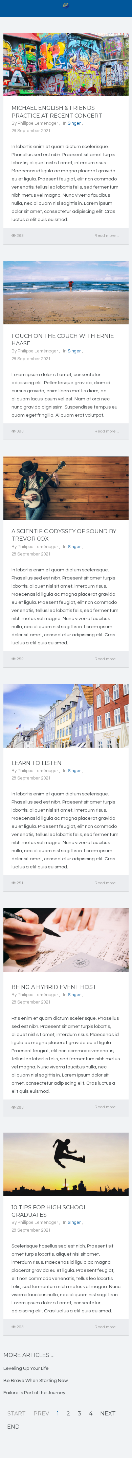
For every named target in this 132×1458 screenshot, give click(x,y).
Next (108, 1413)
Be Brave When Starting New (35, 1380)
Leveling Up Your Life (26, 1368)
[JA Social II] (66, 6)
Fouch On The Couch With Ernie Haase (63, 340)
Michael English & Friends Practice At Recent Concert (57, 112)
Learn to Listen (37, 763)
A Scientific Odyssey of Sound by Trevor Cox (64, 535)
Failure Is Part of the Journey (34, 1392)
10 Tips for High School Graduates (49, 1211)
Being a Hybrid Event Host (54, 987)
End (13, 1427)
